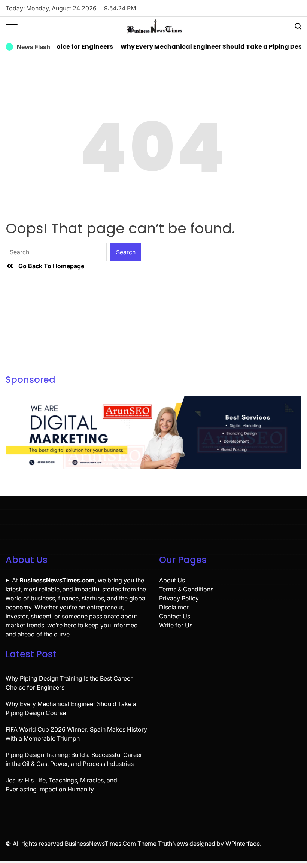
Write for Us (175, 625)
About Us (172, 580)
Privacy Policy (179, 598)
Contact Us (174, 616)
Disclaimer (174, 607)
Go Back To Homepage (51, 266)
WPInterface (242, 843)
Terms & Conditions (186, 589)
